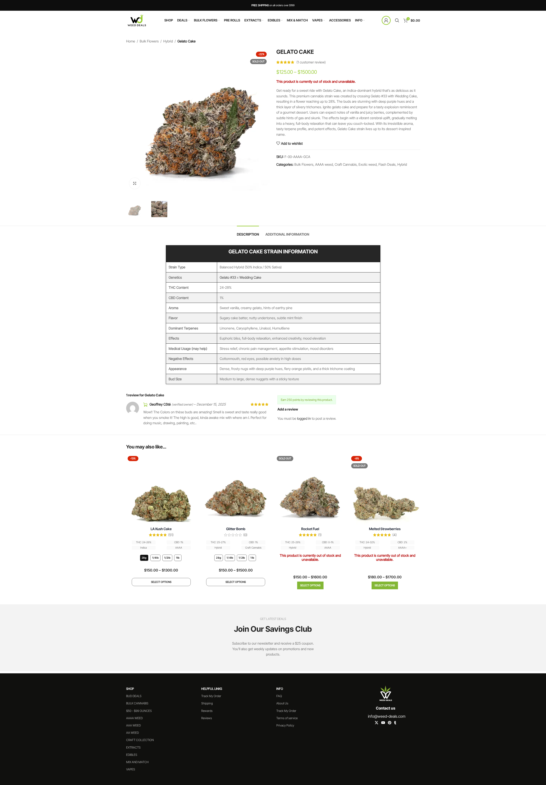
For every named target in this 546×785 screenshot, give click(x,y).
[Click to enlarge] (134, 183)
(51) (171, 535)
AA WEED (132, 732)
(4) (394, 535)
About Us (282, 703)
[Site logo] (137, 20)
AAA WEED (133, 725)
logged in (304, 418)
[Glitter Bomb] (236, 489)
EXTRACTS (133, 747)
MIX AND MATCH (137, 762)
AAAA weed (324, 164)
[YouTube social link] (383, 722)
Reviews (206, 718)
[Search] (397, 20)
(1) (320, 535)
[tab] (248, 232)
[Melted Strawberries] (385, 489)
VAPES (130, 769)
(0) (245, 535)
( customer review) (311, 62)
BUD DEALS (133, 696)
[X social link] (377, 722)
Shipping (207, 703)
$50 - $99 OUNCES (139, 710)
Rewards (207, 710)
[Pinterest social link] (389, 722)
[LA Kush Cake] (161, 489)
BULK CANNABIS (137, 703)
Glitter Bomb (235, 529)
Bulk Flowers (149, 41)
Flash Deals (387, 164)
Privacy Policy (285, 725)
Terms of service (287, 718)
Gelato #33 (228, 277)
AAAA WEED (134, 718)
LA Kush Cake (161, 529)
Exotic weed (367, 164)
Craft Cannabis (346, 164)
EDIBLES (131, 754)
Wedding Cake (250, 277)
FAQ (279, 696)
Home (130, 41)
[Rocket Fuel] (310, 489)
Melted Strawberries (385, 529)
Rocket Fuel (310, 529)
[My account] (386, 20)
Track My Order (211, 696)
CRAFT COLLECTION (140, 740)
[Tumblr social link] (395, 722)
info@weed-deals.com (386, 716)
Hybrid (168, 41)
